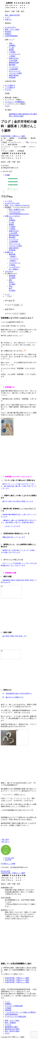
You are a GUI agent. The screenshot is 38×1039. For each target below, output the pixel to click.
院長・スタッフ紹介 (12, 29)
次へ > (7, 841)
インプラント (14, 67)
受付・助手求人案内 (16, 116)
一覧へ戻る (5, 839)
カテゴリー (9, 313)
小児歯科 (12, 52)
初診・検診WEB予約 (12, 15)
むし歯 (11, 48)
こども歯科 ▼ (10, 87)
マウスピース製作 (15, 73)
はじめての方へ (10, 27)
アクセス (8, 90)
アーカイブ (9, 305)
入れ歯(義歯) (13, 69)
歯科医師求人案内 (15, 114)
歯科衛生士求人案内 (29, 114)
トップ (7, 17)
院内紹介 (8, 31)
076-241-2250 (9, 858)
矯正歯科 (12, 65)
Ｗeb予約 (8, 860)
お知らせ (8, 19)
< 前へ (3, 841)
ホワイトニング (14, 71)
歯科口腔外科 (14, 75)
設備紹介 (8, 34)
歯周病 (11, 50)
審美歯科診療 (14, 62)
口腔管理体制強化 (11, 36)
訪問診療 (12, 77)
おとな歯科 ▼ (10, 85)
